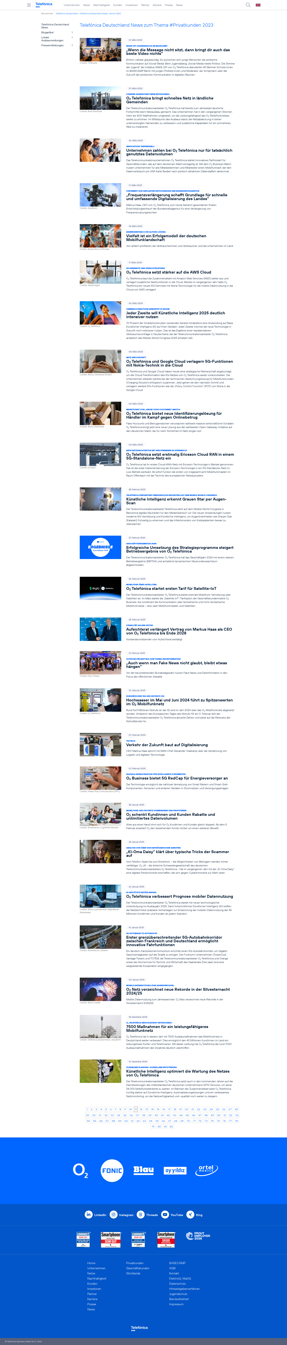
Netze (86, 5)
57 (107, 1121)
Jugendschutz (178, 1294)
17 (169, 1109)
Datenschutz (177, 1283)
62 (138, 1121)
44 (181, 1115)
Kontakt (174, 1273)
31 (100, 1115)
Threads (152, 1215)
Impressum (176, 1304)
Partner (145, 5)
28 (236, 1109)
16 (164, 1109)
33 (112, 1115)
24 (211, 1109)
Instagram (126, 1215)
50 (218, 1115)
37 (137, 1115)
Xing (199, 1215)
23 (204, 1109)
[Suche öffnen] (248, 5)
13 (147, 1109)
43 (174, 1115)
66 (163, 1121)
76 (224, 1121)
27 (230, 1109)
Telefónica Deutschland (67, 13)
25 (217, 1109)
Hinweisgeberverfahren (184, 1289)
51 (225, 1115)
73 (206, 1121)
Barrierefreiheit (179, 1299)
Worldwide (133, 1273)
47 (199, 1115)
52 (230, 1115)
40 (156, 1115)
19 (180, 1109)
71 (194, 1121)
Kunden (117, 5)
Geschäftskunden (137, 1268)
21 (192, 1109)
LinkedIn (100, 1215)
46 (193, 1115)
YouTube (177, 1215)
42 (168, 1115)
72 (200, 1121)
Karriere (157, 5)
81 (165, 1126)
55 (94, 1121)
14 (152, 1109)
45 (187, 1115)
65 (157, 1121)
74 (212, 1121)
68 (175, 1121)
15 (158, 1109)
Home (91, 1263)
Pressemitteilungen (52, 45)
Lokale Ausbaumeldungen (52, 39)
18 (175, 1109)
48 (206, 1115)
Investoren (132, 5)
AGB (172, 1268)
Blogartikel (47, 32)
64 (150, 1121)
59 (119, 1121)
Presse (169, 5)
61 (132, 1121)
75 (218, 1121)
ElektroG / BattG (180, 1278)
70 (188, 1121)
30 (94, 1115)
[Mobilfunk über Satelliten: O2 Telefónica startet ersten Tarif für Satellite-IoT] (157, 592)
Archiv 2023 (115, 13)
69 (182, 1121)
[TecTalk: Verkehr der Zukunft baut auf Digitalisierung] (157, 744)
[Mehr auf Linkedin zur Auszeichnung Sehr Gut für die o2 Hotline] (139, 1240)
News (179, 5)
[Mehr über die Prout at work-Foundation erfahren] (198, 1240)
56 (100, 1121)
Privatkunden (135, 1263)
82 (171, 1126)
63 (144, 1121)
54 (88, 1121)
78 (236, 1121)
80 (159, 1126)
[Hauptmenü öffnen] (29, 5)
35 (124, 1115)
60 (126, 1121)
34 (118, 1115)
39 (149, 1115)
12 (141, 1109)
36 (131, 1115)
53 (237, 1115)
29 (87, 1115)
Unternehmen (72, 5)
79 (153, 1126)
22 (198, 1109)
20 (186, 1109)
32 (105, 1115)
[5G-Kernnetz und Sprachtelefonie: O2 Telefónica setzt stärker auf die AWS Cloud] (157, 275)
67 (169, 1121)
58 (113, 1121)
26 (223, 1109)
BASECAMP (177, 1263)
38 (143, 1115)
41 (162, 1115)
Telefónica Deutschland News (94, 13)
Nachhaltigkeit (101, 5)
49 (212, 1115)
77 (230, 1121)
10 (130, 1109)
